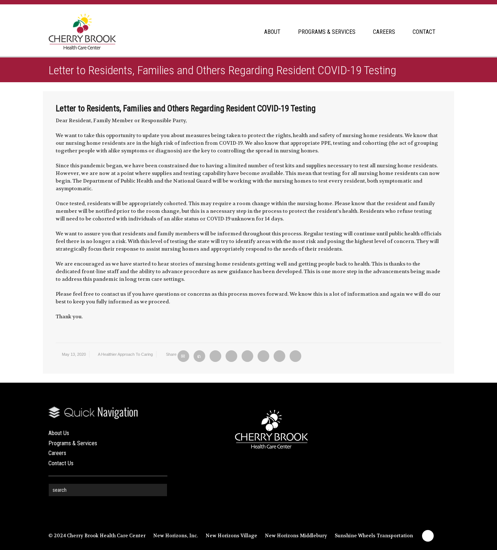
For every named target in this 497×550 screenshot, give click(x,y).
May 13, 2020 (74, 354)
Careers (57, 453)
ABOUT (272, 31)
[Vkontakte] (295, 356)
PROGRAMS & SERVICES (326, 31)
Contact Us (60, 463)
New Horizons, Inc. (175, 536)
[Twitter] (199, 356)
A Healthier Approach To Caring (125, 354)
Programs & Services (72, 443)
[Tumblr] (263, 356)
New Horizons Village (231, 536)
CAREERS (384, 31)
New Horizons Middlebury (296, 536)
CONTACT (424, 31)
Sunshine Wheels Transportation (374, 536)
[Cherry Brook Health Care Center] (82, 28)
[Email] (183, 356)
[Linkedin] (279, 356)
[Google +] (231, 356)
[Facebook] (215, 356)
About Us (58, 433)
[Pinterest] (247, 356)
